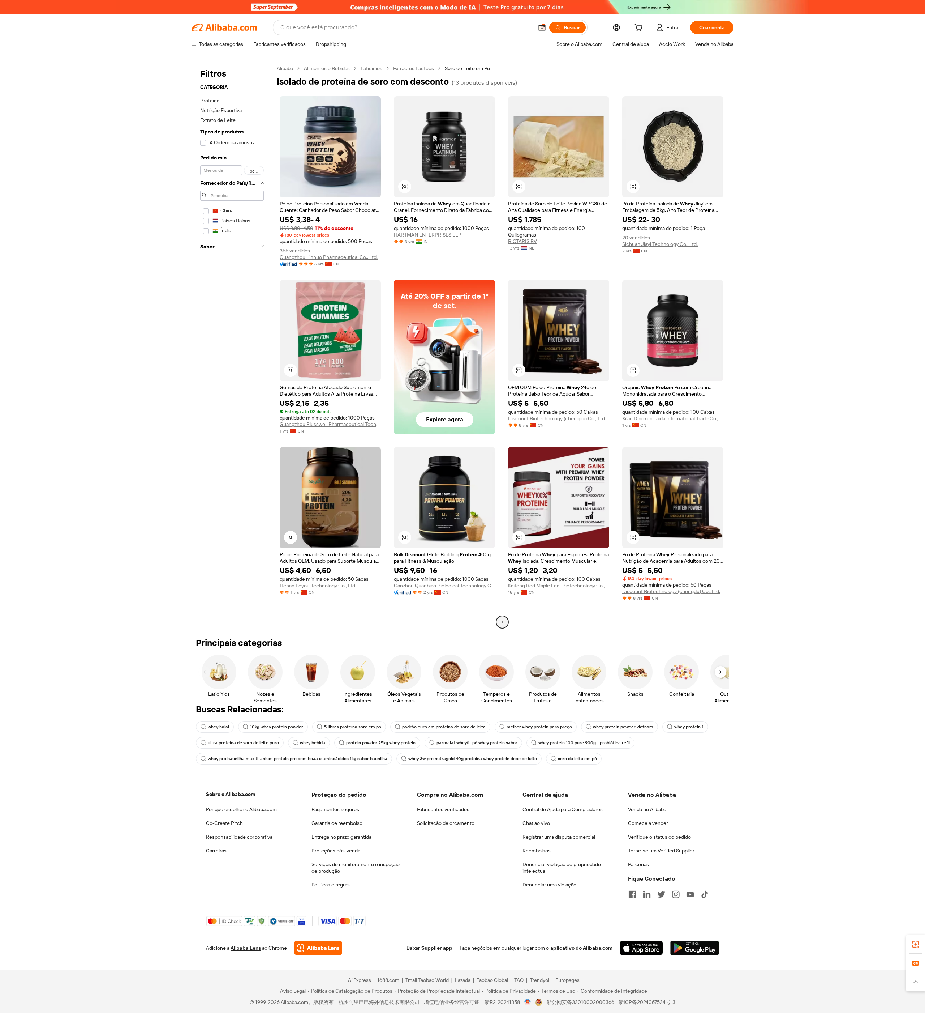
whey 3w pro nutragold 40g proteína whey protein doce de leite (472, 758)
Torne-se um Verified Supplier (661, 851)
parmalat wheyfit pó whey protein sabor (476, 742)
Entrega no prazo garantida (341, 837)
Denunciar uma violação (549, 885)
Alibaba (285, 68)
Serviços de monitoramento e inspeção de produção (355, 867)
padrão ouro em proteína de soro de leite (444, 726)
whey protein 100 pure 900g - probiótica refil (584, 742)
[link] (915, 944)
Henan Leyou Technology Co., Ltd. (318, 585)
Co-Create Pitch (224, 823)
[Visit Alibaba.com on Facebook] (632, 894)
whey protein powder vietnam (623, 726)
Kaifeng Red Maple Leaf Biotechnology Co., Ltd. (558, 585)
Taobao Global (492, 980)
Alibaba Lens (246, 948)
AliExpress (359, 980)
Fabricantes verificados (443, 809)
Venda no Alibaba (647, 809)
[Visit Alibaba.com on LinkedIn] (646, 894)
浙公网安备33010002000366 (580, 1002)
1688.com (388, 980)
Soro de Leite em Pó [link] (467, 68)
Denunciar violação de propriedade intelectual (561, 867)
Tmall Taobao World (427, 980)
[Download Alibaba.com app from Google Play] (694, 948)
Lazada (462, 980)
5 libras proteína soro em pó (352, 726)
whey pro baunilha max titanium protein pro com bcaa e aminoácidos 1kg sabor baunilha (297, 758)
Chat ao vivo (536, 823)
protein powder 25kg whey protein (381, 742)
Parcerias (638, 864)
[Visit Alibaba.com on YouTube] (690, 894)
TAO (519, 980)
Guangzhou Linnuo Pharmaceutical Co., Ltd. (329, 257)
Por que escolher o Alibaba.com (241, 809)
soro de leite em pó (577, 758)
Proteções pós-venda (335, 851)
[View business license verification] (527, 1002)
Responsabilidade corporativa (239, 837)
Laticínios (371, 68)
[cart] (639, 28)
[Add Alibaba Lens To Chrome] (318, 948)
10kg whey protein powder (276, 726)
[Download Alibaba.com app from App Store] (641, 948)
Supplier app (436, 948)
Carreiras (216, 851)
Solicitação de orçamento (445, 823)
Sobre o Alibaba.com (230, 794)
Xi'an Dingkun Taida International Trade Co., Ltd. (672, 418)
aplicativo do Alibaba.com (581, 948)
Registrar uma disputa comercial (558, 837)
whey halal (218, 726)
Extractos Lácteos (413, 68)
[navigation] (232, 346)
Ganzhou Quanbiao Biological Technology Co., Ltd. (444, 585)
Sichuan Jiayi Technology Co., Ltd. (660, 244)
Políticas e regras (330, 885)
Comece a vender (648, 823)
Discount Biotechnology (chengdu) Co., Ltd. (557, 418)
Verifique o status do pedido (659, 837)
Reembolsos (536, 851)
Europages (567, 980)
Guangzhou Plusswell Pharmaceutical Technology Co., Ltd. (330, 424)
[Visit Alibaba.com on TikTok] (704, 894)
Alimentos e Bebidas (327, 68)
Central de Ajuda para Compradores (562, 809)
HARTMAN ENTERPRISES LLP (427, 235)
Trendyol (539, 980)
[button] (542, 27)
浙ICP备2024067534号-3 (647, 1002)
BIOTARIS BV (522, 241)
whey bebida (312, 742)
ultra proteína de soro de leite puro (243, 742)
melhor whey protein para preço (539, 726)
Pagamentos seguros (335, 809)
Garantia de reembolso (336, 823)
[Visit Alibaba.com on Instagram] (675, 894)
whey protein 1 (689, 726)
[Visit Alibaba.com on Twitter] (661, 894)
